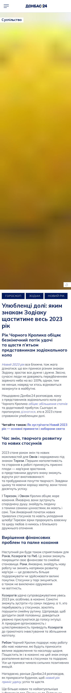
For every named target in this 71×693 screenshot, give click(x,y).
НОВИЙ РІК (56, 296)
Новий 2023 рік (13, 364)
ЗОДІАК (34, 296)
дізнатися (28, 412)
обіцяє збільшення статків (47, 404)
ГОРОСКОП (13, 296)
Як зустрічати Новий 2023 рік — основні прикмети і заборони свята (34, 427)
